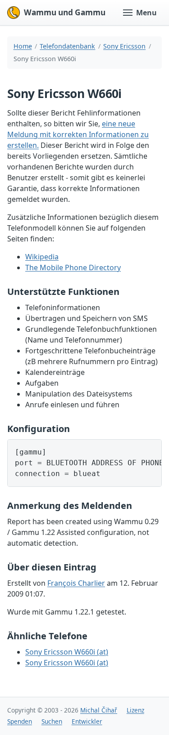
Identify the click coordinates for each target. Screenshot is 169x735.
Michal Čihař (98, 710)
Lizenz (135, 710)
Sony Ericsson (124, 46)
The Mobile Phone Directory (73, 267)
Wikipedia (42, 257)
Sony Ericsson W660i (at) (66, 652)
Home (23, 46)
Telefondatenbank (67, 46)
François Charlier (76, 583)
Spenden (19, 721)
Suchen (51, 721)
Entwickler (87, 721)
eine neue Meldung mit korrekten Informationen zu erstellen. (78, 134)
